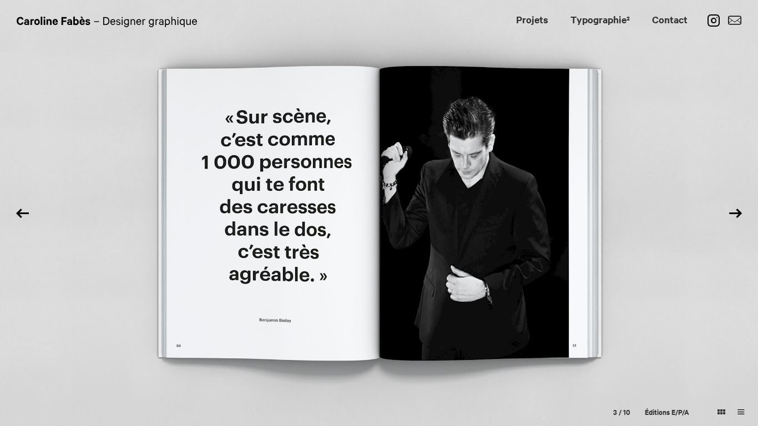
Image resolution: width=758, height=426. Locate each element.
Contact (670, 19)
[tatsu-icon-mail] (734, 20)
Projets (532, 19)
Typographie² (600, 19)
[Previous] (22, 213)
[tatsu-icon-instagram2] (716, 20)
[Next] (736, 213)
